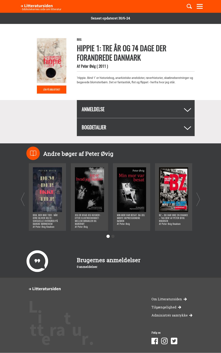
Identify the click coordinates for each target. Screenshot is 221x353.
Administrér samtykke (169, 315)
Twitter (174, 341)
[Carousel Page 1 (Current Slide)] (108, 236)
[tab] (136, 109)
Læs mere (43, 224)
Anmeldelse (93, 109)
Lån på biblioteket (51, 89)
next (198, 199)
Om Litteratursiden (166, 299)
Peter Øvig (88, 66)
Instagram (164, 341)
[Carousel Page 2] (113, 236)
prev (23, 199)
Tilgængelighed (163, 307)
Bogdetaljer (94, 127)
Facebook (154, 341)
